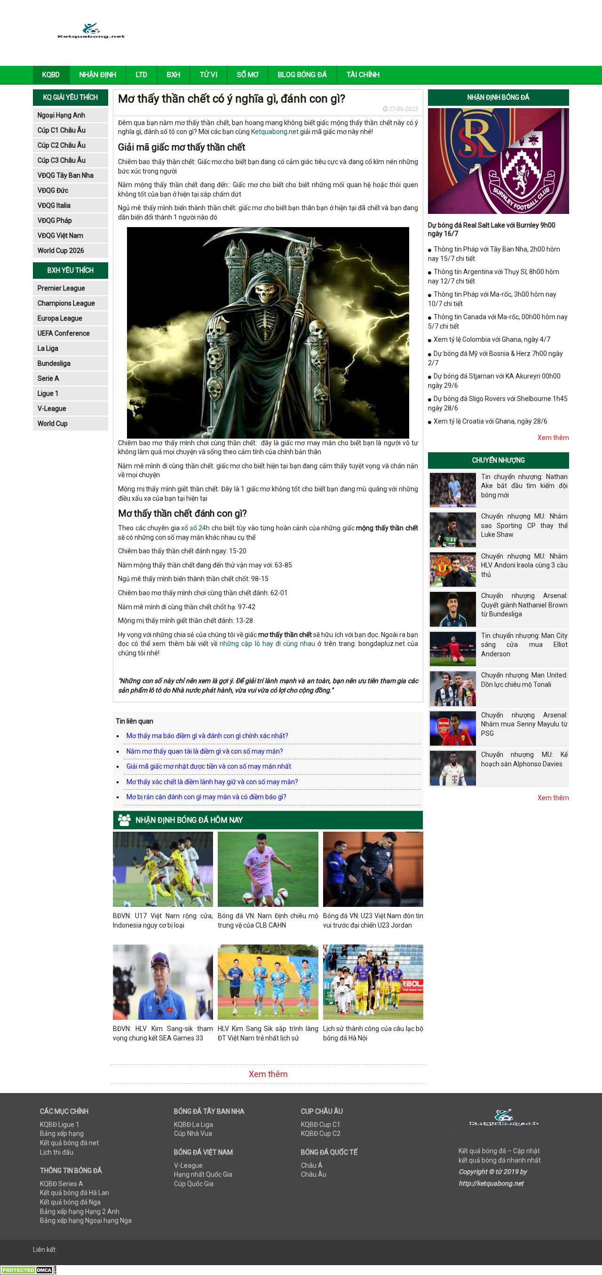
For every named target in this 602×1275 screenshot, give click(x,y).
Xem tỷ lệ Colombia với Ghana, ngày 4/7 (492, 339)
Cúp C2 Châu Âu (62, 145)
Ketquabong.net (275, 131)
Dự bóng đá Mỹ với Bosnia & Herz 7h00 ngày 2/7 (495, 358)
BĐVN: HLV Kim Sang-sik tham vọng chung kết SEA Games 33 (163, 1033)
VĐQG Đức (53, 190)
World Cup (53, 423)
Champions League (66, 303)
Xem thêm (268, 1074)
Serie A (48, 378)
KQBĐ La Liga (193, 1124)
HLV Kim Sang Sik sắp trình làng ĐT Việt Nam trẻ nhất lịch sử (268, 1033)
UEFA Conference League (64, 335)
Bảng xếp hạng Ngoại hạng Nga (86, 1220)
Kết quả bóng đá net (69, 1143)
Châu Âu (313, 1174)
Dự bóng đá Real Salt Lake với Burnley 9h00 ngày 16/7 (491, 229)
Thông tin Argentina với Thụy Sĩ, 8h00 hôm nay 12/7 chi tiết (493, 276)
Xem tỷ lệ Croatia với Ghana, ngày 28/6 (490, 421)
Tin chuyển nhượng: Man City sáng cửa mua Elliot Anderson (524, 645)
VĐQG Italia (54, 205)
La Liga (48, 348)
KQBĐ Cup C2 (321, 1133)
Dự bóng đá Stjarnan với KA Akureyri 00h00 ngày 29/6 (494, 380)
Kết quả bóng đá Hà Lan (74, 1192)
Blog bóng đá (302, 75)
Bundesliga (54, 363)
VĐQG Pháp (55, 220)
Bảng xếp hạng (62, 1133)
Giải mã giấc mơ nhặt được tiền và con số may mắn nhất (209, 766)
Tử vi (208, 75)
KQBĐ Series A (61, 1184)
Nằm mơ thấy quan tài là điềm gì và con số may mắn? (205, 751)
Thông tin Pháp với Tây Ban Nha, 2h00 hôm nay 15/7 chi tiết (494, 253)
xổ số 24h (195, 528)
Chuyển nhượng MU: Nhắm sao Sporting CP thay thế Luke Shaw (524, 525)
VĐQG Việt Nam (60, 235)
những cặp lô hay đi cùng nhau (267, 643)
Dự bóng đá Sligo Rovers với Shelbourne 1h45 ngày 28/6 (498, 403)
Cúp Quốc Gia (194, 1184)
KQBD (51, 75)
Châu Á (312, 1165)
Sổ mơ (247, 75)
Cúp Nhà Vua (193, 1133)
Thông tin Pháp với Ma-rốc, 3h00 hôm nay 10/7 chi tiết (492, 299)
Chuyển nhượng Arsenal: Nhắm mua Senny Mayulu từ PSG (524, 724)
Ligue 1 (48, 393)
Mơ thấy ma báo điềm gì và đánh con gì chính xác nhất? (207, 736)
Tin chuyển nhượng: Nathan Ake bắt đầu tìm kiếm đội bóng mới (524, 486)
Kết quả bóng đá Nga (70, 1202)
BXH (173, 75)
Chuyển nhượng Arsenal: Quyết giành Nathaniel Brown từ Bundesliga (524, 605)
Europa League (60, 318)
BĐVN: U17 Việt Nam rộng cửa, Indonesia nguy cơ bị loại (163, 920)
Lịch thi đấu (56, 1152)
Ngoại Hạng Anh (61, 115)
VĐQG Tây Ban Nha (66, 175)
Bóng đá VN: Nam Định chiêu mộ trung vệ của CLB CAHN (268, 920)
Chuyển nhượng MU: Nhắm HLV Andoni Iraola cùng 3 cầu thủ (524, 565)
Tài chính (363, 75)
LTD (141, 75)
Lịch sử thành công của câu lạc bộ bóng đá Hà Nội (373, 1033)
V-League (52, 408)
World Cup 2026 (61, 250)
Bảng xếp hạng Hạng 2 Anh (79, 1211)
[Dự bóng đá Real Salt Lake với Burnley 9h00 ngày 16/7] (498, 160)
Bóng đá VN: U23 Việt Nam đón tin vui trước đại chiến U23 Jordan (373, 920)
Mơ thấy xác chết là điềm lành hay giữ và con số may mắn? (212, 782)
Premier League (61, 288)
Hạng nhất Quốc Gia (203, 1174)
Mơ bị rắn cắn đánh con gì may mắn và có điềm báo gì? (206, 797)
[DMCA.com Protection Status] (28, 1269)
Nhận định (97, 75)
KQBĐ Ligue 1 (59, 1124)
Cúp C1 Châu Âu (62, 130)
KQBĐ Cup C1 (321, 1124)
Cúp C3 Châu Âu (62, 160)
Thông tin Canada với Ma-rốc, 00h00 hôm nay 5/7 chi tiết (498, 321)
